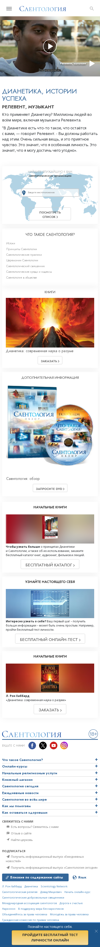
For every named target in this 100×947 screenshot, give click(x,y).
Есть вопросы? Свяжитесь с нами (34, 827)
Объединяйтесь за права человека (24, 914)
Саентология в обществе (21, 277)
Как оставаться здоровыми (24, 812)
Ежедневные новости (20, 793)
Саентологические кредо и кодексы (29, 271)
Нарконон (8, 908)
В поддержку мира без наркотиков (40, 908)
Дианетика (31, 886)
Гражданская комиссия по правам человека (30, 920)
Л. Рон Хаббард (12, 886)
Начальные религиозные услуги (29, 773)
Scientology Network (54, 886)
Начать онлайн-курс (77, 892)
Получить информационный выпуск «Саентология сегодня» (54, 867)
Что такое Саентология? (22, 760)
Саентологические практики (24, 254)
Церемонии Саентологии (22, 260)
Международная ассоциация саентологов (29, 903)
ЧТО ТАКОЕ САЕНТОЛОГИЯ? (50, 234)
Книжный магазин (17, 779)
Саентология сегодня (20, 786)
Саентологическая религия (19, 892)
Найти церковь (21, 840)
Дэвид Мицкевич (51, 892)
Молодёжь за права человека (69, 914)
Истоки (10, 243)
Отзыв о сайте (21, 833)
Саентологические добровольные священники (33, 897)
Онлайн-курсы (14, 766)
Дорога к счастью (71, 903)
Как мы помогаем (16, 806)
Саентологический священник (25, 266)
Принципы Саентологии (21, 249)
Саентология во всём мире (24, 799)
